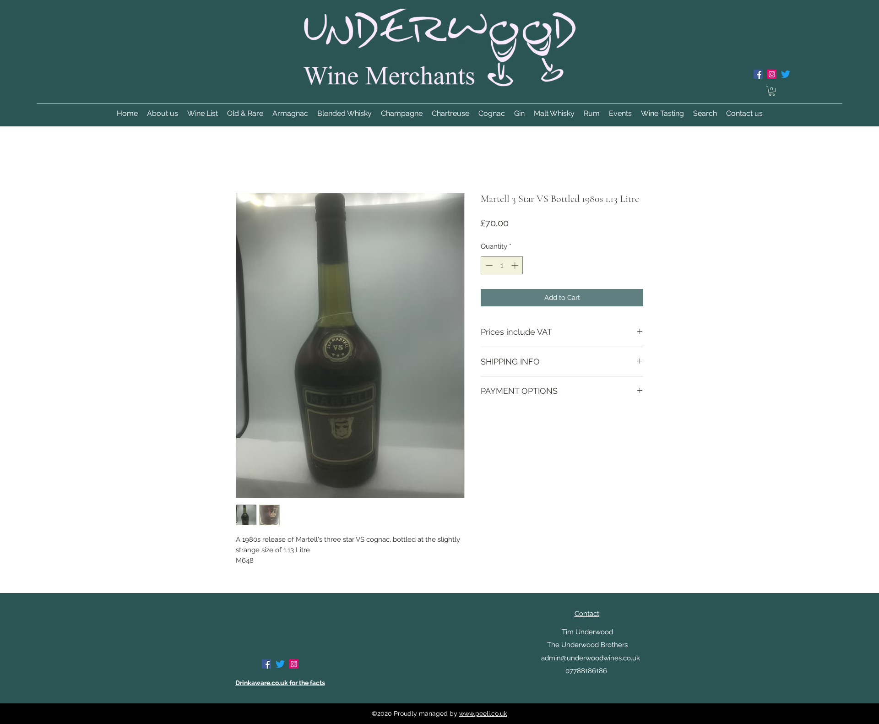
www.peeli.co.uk (483, 713)
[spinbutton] (502, 265)
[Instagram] (771, 74)
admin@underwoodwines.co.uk (590, 658)
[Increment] (516, 265)
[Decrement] (488, 265)
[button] (771, 91)
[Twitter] (785, 74)
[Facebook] (758, 74)
